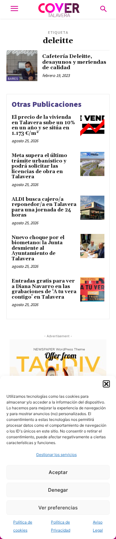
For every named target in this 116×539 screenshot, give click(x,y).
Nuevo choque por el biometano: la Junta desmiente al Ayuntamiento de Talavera (38, 248)
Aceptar (58, 472)
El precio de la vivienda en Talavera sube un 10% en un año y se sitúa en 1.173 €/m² (43, 125)
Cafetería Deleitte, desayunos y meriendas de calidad (74, 62)
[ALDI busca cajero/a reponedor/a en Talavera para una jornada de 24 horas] (92, 208)
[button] (106, 384)
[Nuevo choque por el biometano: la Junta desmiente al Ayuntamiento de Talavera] (92, 246)
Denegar (58, 490)
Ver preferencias (58, 508)
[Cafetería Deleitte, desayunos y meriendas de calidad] (21, 65)
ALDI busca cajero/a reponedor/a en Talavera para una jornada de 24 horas (44, 207)
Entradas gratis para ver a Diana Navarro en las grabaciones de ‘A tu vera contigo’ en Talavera (44, 289)
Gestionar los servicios (56, 454)
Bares (13, 79)
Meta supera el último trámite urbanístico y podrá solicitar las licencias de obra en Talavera (39, 166)
